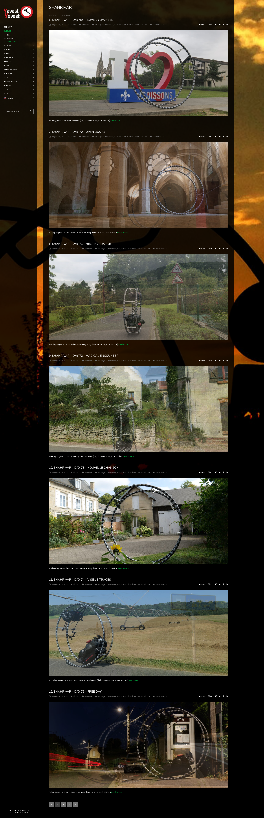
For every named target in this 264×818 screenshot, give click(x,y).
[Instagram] (18, 805)
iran (116, 25)
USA (145, 25)
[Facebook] (13, 805)
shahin (73, 25)
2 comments (161, 248)
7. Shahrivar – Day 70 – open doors (77, 132)
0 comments (158, 25)
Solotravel (139, 25)
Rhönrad (122, 25)
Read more (115, 120)
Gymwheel (109, 25)
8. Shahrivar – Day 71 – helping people (80, 243)
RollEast (130, 25)
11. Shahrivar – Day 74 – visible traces (80, 579)
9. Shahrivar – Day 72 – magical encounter (84, 355)
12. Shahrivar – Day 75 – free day (75, 691)
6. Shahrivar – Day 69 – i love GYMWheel (81, 20)
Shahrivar (86, 25)
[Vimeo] (23, 805)
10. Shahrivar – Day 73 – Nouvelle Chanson (84, 467)
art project (99, 25)
